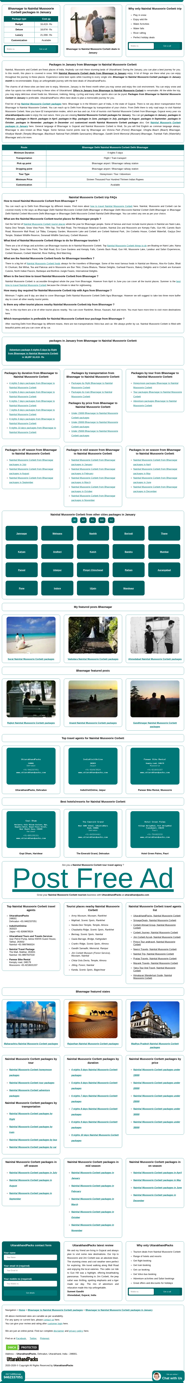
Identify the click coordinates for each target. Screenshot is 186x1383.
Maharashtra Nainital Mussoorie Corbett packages (31, 1043)
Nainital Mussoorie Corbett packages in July (33, 1172)
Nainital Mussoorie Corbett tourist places (44, 224)
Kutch (93, 551)
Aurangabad (164, 570)
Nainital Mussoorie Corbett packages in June (157, 1187)
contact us (48, 1319)
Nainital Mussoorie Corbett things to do (127, 245)
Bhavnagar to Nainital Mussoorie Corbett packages (55, 1310)
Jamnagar (21, 533)
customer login (55, 1323)
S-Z (111, 520)
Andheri (57, 551)
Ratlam (128, 570)
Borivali (128, 533)
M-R (101, 520)
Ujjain (93, 588)
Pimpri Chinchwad (93, 570)
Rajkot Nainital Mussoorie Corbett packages (31, 723)
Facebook (21, 1338)
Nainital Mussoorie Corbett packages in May (157, 1180)
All (74, 520)
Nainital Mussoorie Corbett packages (41, 103)
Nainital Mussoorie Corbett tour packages (31, 1082)
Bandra (128, 551)
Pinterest (44, 1338)
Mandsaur (128, 588)
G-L (92, 520)
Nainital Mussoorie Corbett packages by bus (33, 1139)
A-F (83, 520)
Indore (57, 588)
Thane (164, 533)
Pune (21, 588)
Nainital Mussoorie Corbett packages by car (33, 1147)
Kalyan (21, 551)
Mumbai (164, 551)
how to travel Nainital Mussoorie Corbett (111, 206)
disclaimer (59, 1331)
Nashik (93, 533)
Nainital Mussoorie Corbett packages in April (157, 1172)
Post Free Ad (93, 878)
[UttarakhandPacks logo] (22, 1361)
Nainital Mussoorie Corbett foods (43, 263)
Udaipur (57, 570)
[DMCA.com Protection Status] (22, 1350)
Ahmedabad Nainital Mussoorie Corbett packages (155, 659)
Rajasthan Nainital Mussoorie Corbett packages (93, 1043)
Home (22, 1310)
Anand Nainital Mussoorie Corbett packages (93, 723)
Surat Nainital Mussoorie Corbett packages (31, 659)
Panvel (21, 570)
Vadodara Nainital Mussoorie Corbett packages (93, 659)
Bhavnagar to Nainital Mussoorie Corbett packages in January (119, 1310)
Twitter (33, 1338)
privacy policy (76, 1331)
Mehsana (57, 533)
